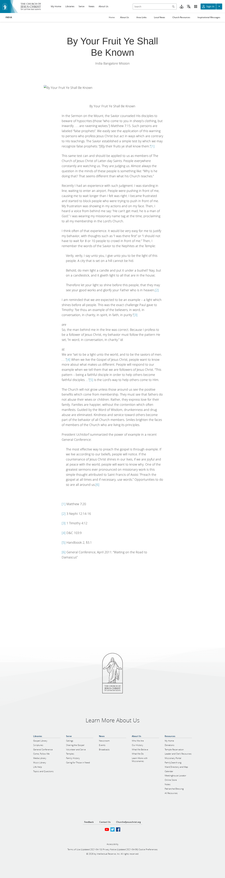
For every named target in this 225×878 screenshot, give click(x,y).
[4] (68, 359)
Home (112, 17)
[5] (91, 380)
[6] (97, 484)
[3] (135, 315)
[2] (157, 290)
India (8, 17)
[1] (153, 146)
